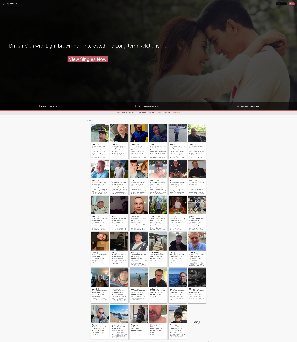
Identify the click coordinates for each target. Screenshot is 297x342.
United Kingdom (141, 112)
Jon (113, 144)
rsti (113, 253)
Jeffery (192, 253)
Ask (151, 262)
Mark (191, 180)
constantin (154, 253)
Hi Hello (152, 332)
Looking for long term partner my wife (177, 187)
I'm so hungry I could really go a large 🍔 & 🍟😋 (139, 224)
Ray (171, 144)
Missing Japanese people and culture (197, 151)
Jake (133, 180)
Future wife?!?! (153, 260)
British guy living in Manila (195, 224)
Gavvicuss (172, 260)
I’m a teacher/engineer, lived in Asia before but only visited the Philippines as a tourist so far (119, 155)
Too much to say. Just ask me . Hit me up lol (196, 298)
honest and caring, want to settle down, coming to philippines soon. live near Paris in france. (177, 335)
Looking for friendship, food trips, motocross (119, 260)
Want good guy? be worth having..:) (177, 151)
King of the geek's (174, 262)
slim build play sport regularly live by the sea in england (138, 298)
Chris (133, 325)
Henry (133, 144)
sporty (133, 289)
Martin (114, 325)
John (191, 144)
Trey (94, 253)
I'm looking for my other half (157, 224)
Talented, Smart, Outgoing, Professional (118, 262)
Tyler (152, 144)
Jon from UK (115, 151)
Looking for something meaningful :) (139, 187)
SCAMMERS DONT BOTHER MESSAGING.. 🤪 (100, 151)
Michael (115, 289)
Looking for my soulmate (118, 332)
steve (133, 253)
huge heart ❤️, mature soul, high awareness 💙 (119, 296)
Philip (133, 217)
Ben (93, 144)
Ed (93, 325)
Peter (94, 180)
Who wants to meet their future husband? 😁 (177, 224)
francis (114, 217)
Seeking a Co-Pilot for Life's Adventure (197, 187)
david (94, 289)
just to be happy (96, 296)
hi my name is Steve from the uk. (139, 260)
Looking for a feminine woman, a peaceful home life (177, 296)
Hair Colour (167, 112)
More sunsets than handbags (119, 187)
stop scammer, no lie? (97, 260)
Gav (171, 253)
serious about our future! (176, 332)
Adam (152, 289)
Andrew (153, 217)
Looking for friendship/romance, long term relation (158, 187)
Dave (172, 217)
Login (291, 4)
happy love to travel (96, 262)
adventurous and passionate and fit (139, 296)
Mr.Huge (192, 289)
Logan (153, 180)
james (191, 217)
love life (113, 224)
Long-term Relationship (155, 112)
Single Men (131, 112)
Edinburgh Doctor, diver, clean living (177, 298)
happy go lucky (95, 187)
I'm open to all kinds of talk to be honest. (197, 296)
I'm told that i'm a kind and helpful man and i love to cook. (99, 298)
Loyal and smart (96, 334)
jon (113, 180)
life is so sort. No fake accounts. (158, 151)
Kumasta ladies (193, 260)
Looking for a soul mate (98, 332)
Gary (172, 325)
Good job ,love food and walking (158, 296)
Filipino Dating (121, 112)
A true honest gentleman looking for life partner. (100, 224)
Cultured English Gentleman (137, 151)
